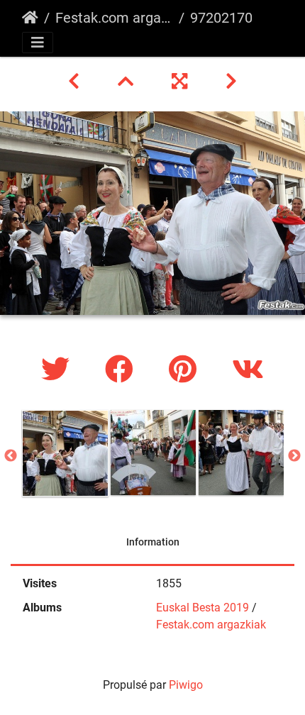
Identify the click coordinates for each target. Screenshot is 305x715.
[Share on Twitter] (59, 370)
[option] (65, 453)
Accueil (30, 17)
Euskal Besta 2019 (202, 607)
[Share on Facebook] (123, 370)
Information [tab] (152, 542)
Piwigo (186, 685)
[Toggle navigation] (37, 42)
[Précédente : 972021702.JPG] (76, 81)
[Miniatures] (128, 81)
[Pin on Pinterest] (186, 370)
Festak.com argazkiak (114, 17)
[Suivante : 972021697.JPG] (231, 81)
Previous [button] (11, 456)
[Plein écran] (182, 81)
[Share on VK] (248, 370)
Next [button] (294, 456)
